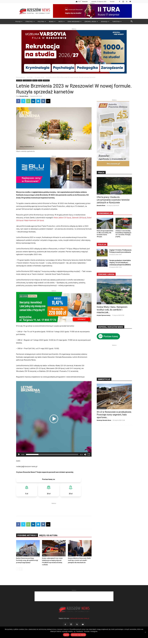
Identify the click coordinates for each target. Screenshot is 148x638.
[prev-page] (17, 569)
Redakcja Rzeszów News (104, 420)
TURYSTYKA (116, 21)
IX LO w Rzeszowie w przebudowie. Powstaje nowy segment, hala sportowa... (114, 415)
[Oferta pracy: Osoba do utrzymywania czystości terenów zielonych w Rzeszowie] (114, 185)
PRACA (101, 172)
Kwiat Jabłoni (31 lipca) (62, 218)
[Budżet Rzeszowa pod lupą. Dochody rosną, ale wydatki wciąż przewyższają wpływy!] (28, 548)
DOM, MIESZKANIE (74, 21)
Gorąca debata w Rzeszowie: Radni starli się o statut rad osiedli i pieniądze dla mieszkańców (79, 560)
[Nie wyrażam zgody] (145, 632)
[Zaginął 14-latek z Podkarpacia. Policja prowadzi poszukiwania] (102, 252)
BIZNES (51, 21)
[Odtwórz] (19, 454)
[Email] (48, 101)
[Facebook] (119, 1)
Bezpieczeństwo (101, 408)
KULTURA (30, 77)
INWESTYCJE (104, 379)
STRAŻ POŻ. (29, 21)
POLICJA (18, 21)
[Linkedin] (33, 101)
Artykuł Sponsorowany (103, 315)
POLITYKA (41, 21)
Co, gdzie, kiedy (39, 77)
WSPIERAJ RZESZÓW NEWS (110, 327)
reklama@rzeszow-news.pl (79, 618)
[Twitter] (126, 1)
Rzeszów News (24, 96)
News (40, 80)
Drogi (98, 228)
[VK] (43, 101)
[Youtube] (130, 1)
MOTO (61, 21)
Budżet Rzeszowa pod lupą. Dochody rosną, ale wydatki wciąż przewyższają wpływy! (27, 560)
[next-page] (21, 569)
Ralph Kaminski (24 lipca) (34, 220)
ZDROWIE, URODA (90, 21)
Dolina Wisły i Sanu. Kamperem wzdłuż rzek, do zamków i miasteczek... (112, 310)
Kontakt (112, 1)
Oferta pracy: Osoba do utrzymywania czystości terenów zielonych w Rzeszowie (113, 200)
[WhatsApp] (28, 101)
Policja (102, 244)
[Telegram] (38, 101)
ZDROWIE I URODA (106, 274)
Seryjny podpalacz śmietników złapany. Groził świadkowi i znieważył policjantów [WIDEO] (120, 263)
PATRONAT (46, 80)
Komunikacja (105, 213)
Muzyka (35, 80)
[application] (54, 419)
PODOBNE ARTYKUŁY (27, 535)
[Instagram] (123, 1)
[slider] (52, 454)
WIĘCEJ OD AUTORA (48, 535)
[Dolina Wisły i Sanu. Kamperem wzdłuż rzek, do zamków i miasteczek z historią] (114, 291)
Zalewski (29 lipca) (79, 218)
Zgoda (66, 635)
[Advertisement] (53, 507)
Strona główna (20, 77)
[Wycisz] (85, 454)
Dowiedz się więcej (78, 635)
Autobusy (118, 228)
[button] (131, 22)
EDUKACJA (104, 21)
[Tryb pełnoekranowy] (89, 454)
